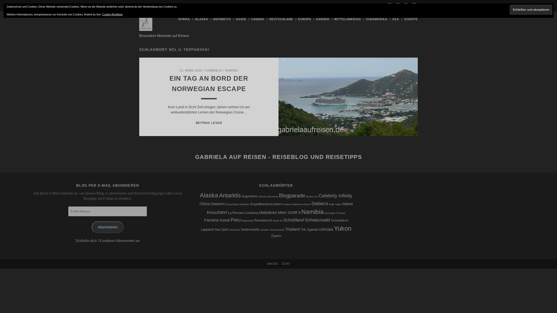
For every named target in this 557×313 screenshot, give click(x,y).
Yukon (342, 228)
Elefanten (245, 204)
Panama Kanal (217, 220)
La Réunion (236, 213)
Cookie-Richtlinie (112, 14)
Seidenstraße (250, 229)
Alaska (201, 19)
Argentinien (250, 196)
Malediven (268, 212)
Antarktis (222, 19)
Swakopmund (277, 229)
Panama (340, 213)
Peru (236, 220)
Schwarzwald (317, 220)
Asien (241, 19)
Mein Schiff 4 (289, 212)
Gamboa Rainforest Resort (296, 204)
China (205, 204)
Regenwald (247, 220)
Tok (303, 229)
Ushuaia (326, 229)
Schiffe (411, 19)
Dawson (218, 204)
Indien (338, 204)
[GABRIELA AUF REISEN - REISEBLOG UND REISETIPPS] (145, 29)
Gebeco (320, 203)
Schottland (293, 220)
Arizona (262, 196)
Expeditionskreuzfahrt (265, 204)
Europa (304, 19)
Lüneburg (251, 213)
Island (347, 204)
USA (395, 19)
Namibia (312, 211)
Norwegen (330, 213)
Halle (331, 204)
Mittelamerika (347, 19)
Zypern (276, 236)
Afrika (184, 19)
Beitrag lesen (209, 123)
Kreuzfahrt (217, 212)
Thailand (292, 229)
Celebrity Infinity (335, 195)
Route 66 (277, 220)
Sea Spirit (221, 229)
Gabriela (213, 70)
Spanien (264, 229)
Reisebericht (263, 220)
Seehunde (234, 229)
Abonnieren (108, 227)
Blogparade (292, 195)
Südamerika (376, 19)
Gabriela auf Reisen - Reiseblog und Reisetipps (278, 157)
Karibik (322, 19)
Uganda (312, 229)
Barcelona (272, 196)
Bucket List (312, 196)
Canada (257, 19)
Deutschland (281, 19)
